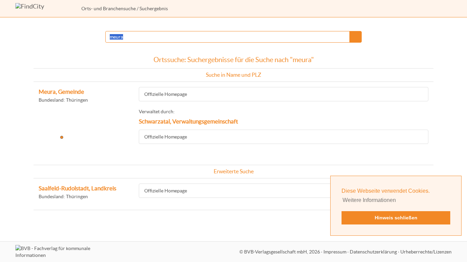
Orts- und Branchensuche (108, 8)
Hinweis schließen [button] (396, 217)
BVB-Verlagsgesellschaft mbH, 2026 (282, 251)
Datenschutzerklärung (373, 251)
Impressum (334, 251)
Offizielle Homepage (165, 94)
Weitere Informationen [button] (369, 200)
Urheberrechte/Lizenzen (426, 251)
